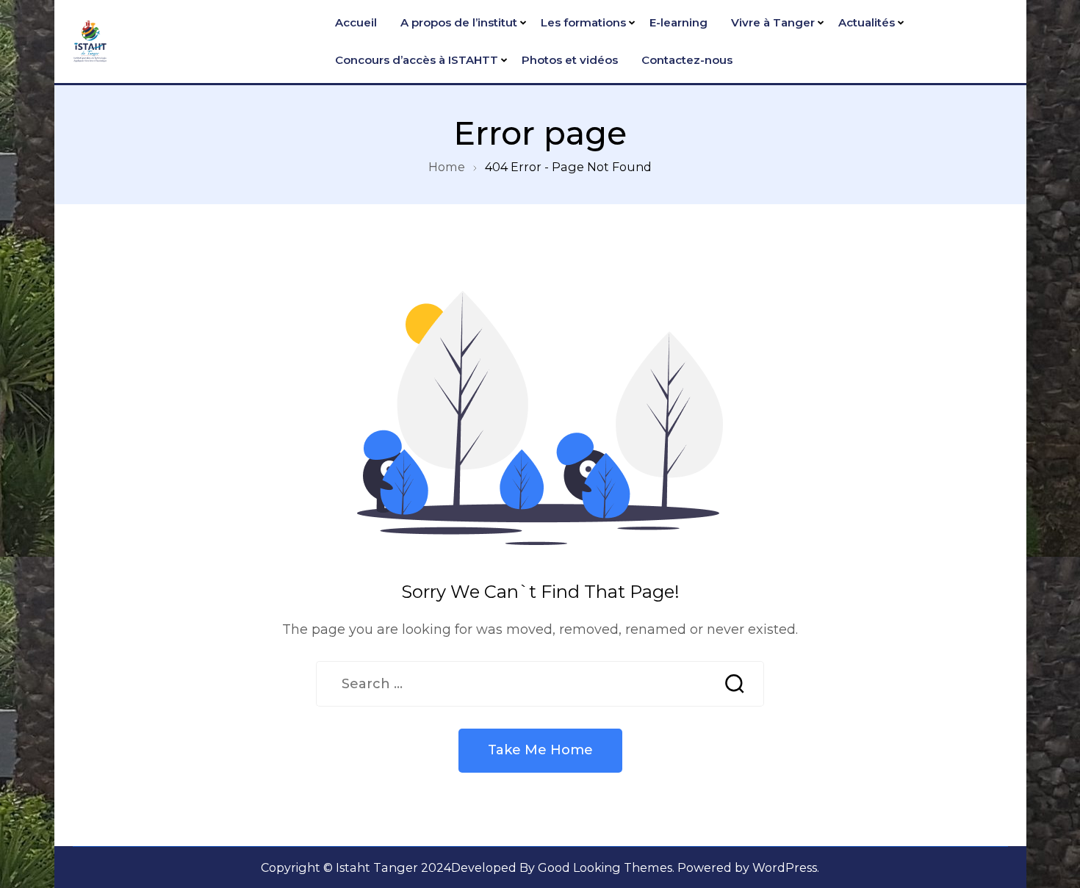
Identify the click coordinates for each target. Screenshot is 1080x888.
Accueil (356, 22)
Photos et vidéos (570, 60)
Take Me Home (540, 750)
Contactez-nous (686, 60)
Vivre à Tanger (773, 22)
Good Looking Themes (605, 867)
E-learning (678, 22)
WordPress (784, 867)
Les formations (583, 22)
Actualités (866, 22)
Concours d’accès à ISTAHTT (416, 60)
